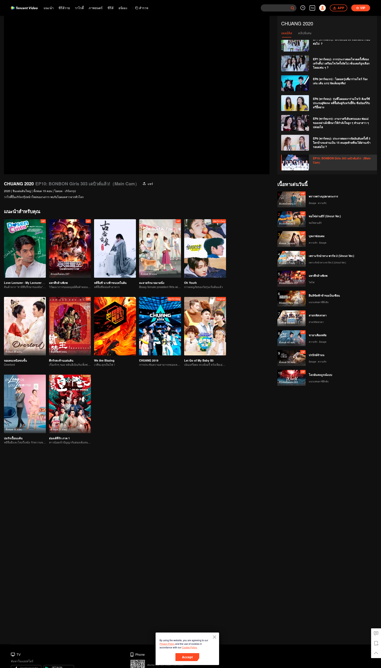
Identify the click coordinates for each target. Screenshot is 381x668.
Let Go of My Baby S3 (199, 360)
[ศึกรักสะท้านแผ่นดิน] (70, 326)
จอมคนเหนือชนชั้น (15, 360)
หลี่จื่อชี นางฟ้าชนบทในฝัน (110, 283)
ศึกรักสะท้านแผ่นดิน (61, 360)
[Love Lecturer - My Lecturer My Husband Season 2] (25, 248)
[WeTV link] (24, 8)
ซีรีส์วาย (64, 8)
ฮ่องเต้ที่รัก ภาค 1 (59, 438)
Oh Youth (190, 283)
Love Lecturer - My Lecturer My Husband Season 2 (38, 283)
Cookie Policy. (189, 647)
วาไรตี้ (79, 8)
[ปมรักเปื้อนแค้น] (25, 404)
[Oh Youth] (205, 248)
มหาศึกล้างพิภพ (58, 283)
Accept (187, 657)
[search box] (292, 8)
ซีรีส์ (111, 8)
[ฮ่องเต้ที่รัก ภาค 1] (70, 404)
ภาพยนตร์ (96, 8)
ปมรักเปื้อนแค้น (13, 438)
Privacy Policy (167, 643)
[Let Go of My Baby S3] (205, 326)
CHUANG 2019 (148, 360)
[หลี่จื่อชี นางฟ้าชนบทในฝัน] (115, 248)
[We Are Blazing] (115, 326)
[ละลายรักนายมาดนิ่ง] (160, 248)
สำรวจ (143, 8)
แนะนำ (49, 8)
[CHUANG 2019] (160, 326)
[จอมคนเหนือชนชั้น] (25, 326)
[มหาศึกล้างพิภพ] (70, 248)
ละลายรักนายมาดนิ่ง (151, 283)
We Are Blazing (104, 360)
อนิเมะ (123, 8)
